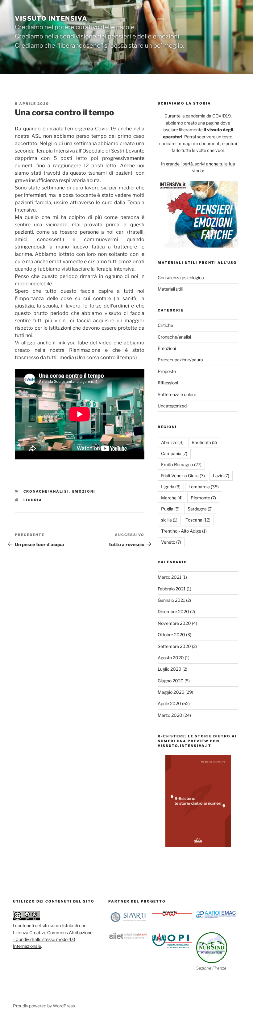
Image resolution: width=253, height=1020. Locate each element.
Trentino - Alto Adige (184, 531)
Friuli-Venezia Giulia (183, 475)
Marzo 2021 (169, 577)
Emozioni (84, 491)
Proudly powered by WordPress (44, 1005)
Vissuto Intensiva (51, 18)
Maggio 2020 (171, 692)
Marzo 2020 (170, 715)
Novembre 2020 (174, 623)
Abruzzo (172, 442)
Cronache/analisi (46, 491)
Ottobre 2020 (171, 634)
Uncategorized (172, 405)
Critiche (165, 325)
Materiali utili (170, 289)
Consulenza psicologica (181, 277)
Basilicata (204, 442)
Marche (172, 497)
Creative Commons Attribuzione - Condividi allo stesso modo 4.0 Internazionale (53, 939)
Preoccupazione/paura (180, 359)
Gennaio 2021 (171, 600)
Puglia (170, 508)
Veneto (171, 542)
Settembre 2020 (174, 646)
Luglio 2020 (169, 669)
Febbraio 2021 (172, 588)
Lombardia (204, 486)
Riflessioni (168, 382)
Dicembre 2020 (173, 611)
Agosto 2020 (171, 657)
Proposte (167, 371)
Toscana (197, 519)
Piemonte (203, 497)
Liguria (33, 500)
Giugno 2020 (171, 680)
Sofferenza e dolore (177, 394)
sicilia (169, 519)
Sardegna (200, 508)
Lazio (221, 475)
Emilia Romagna (181, 464)
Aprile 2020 (169, 703)
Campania (174, 453)
